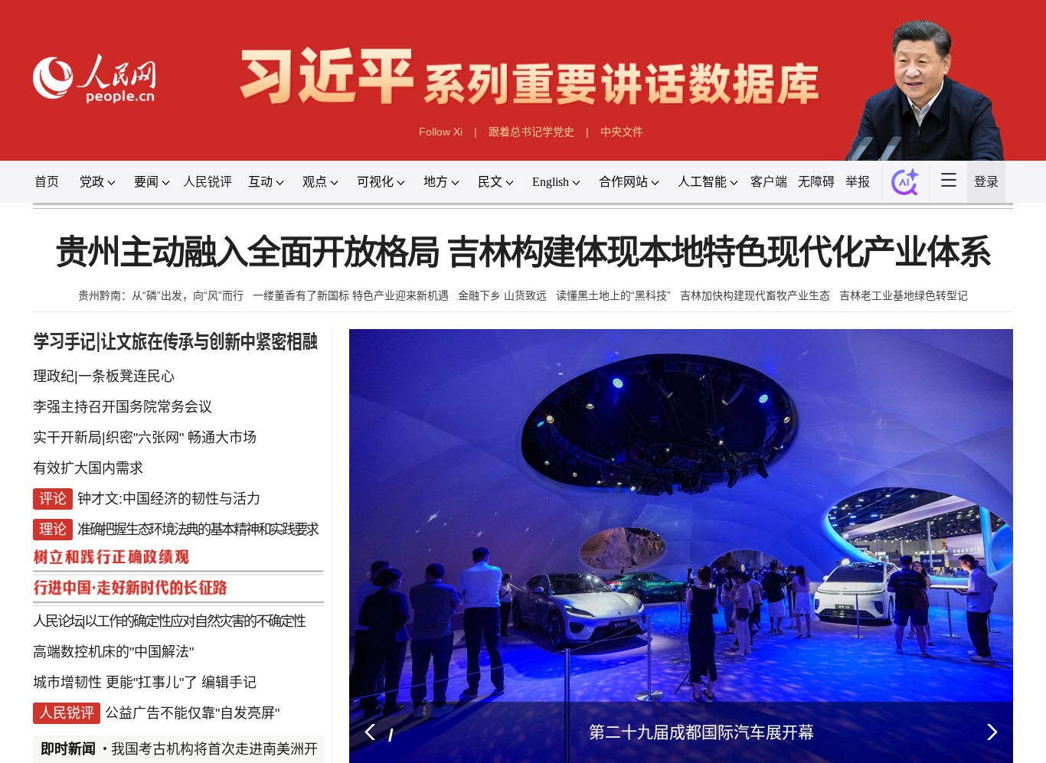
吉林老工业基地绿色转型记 (903, 295)
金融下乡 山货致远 (502, 295)
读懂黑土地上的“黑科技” (613, 295)
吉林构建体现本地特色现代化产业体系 (718, 253)
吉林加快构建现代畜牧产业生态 (755, 295)
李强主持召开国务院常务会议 (122, 407)
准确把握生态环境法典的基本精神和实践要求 (197, 529)
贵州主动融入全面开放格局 (247, 253)
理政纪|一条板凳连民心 (104, 376)
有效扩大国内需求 (88, 468)
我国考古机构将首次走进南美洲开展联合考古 (249, 749)
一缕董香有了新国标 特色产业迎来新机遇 (351, 295)
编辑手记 (229, 682)
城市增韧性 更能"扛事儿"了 (115, 682)
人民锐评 (207, 181)
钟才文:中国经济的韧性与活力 (168, 499)
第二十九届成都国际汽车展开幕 (701, 732)
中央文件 (621, 132)
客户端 (768, 181)
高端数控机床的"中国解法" (113, 652)
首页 (46, 181)
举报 (857, 181)
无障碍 (816, 181)
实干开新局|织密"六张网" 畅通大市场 (145, 437)
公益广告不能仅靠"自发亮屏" (192, 713)
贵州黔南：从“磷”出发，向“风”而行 (161, 295)
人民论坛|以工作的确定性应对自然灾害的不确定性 (169, 621)
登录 (986, 181)
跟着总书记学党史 (531, 132)
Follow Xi (441, 132)
